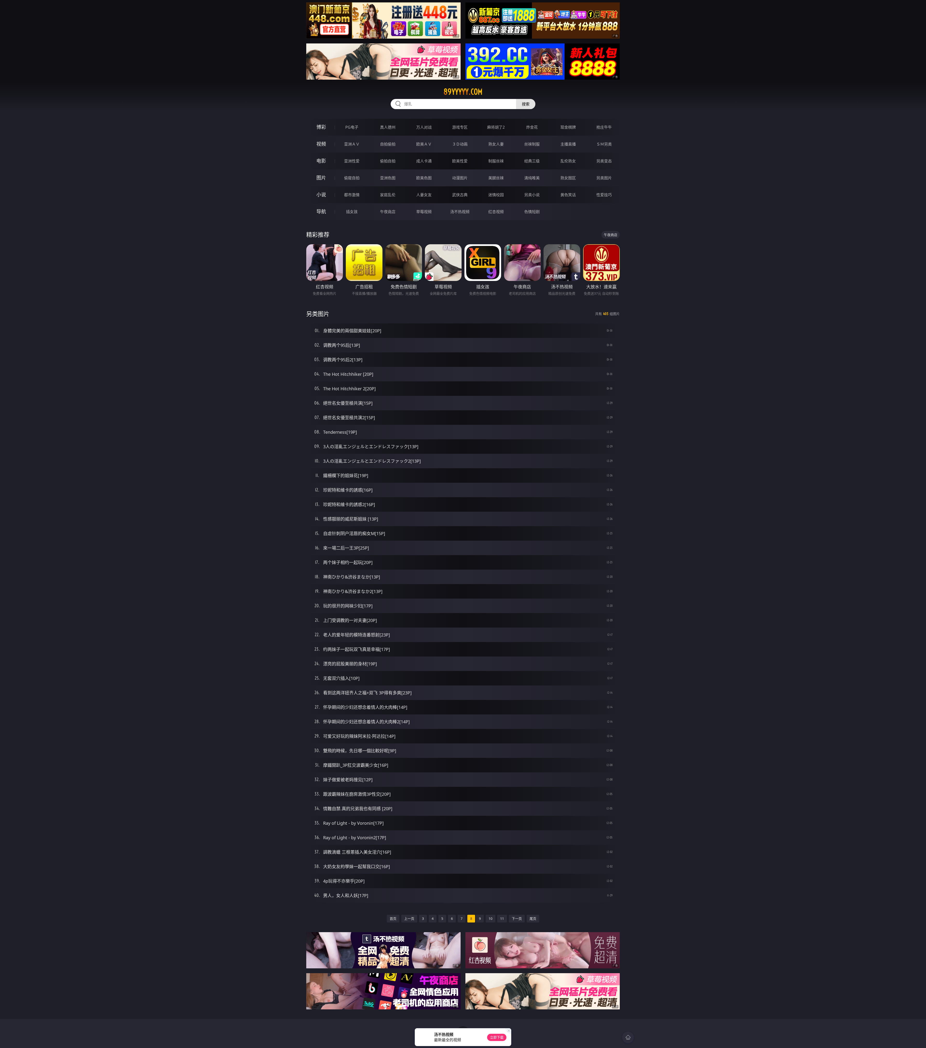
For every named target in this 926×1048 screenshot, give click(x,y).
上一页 (409, 918)
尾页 (533, 918)
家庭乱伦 (387, 194)
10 (490, 918)
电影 (321, 161)
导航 (321, 211)
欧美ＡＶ (424, 144)
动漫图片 (460, 178)
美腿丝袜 (496, 178)
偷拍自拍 (387, 161)
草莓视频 (424, 211)
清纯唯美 (532, 178)
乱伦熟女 (568, 161)
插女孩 (352, 211)
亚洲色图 (387, 178)
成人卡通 (424, 161)
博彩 (321, 127)
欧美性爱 (460, 161)
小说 (321, 194)
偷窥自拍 (352, 178)
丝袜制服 (532, 144)
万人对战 (424, 127)
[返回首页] (628, 1037)
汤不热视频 (460, 211)
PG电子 (351, 127)
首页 (393, 918)
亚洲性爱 (352, 161)
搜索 (526, 104)
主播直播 (568, 144)
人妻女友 (424, 194)
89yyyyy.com (463, 92)
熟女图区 (568, 178)
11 (502, 918)
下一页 (517, 918)
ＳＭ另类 (604, 144)
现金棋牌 (568, 127)
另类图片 (604, 178)
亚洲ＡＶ (352, 144)
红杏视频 (496, 211)
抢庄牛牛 (604, 127)
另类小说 (532, 194)
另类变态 (604, 161)
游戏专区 (460, 127)
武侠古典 (460, 194)
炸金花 (532, 127)
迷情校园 (496, 194)
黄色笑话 (568, 194)
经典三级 (532, 161)
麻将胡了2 (496, 127)
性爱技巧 (604, 194)
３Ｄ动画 (460, 144)
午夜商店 (387, 211)
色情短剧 (532, 211)
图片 (321, 178)
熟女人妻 (496, 144)
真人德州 (387, 127)
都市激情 (352, 194)
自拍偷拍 (387, 144)
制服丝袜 (496, 161)
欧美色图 (424, 178)
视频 (321, 144)
